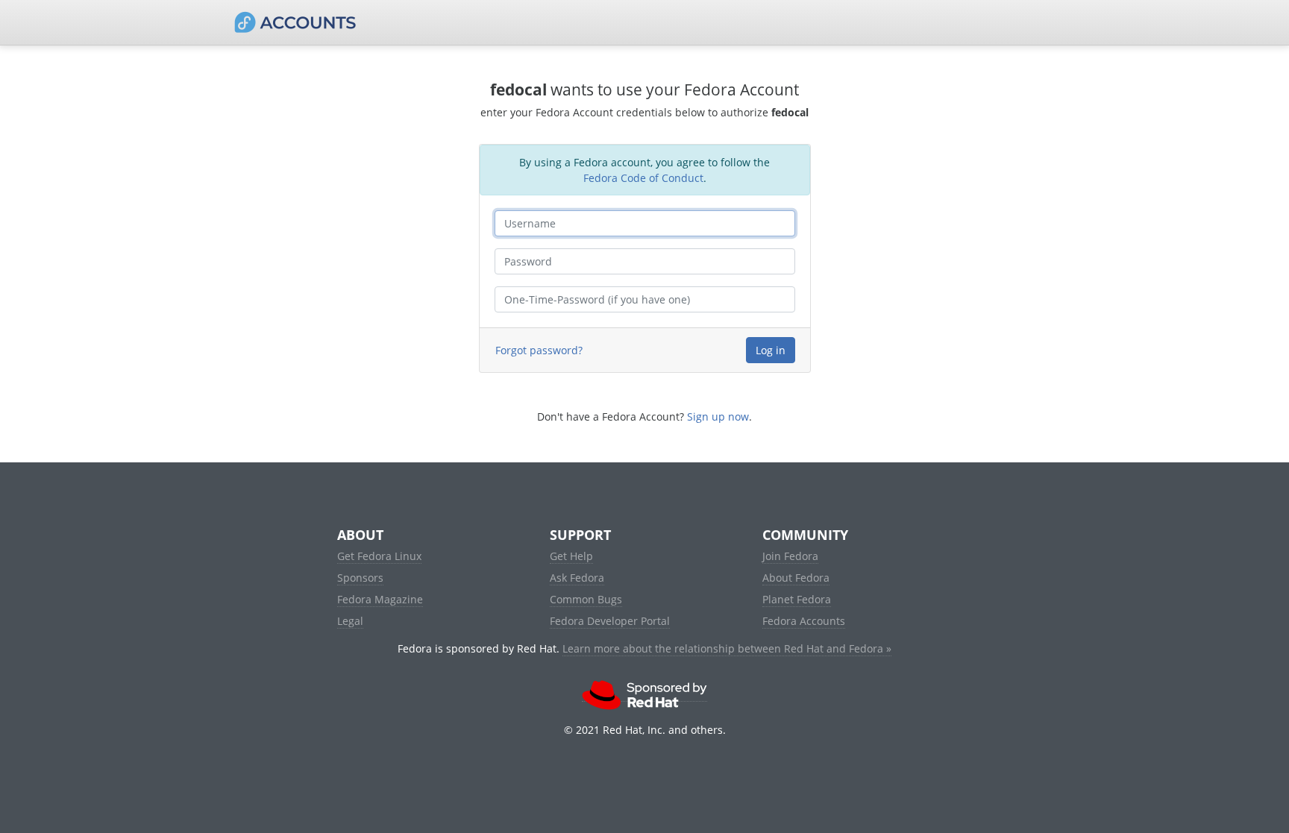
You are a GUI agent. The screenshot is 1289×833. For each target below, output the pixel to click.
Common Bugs (586, 599)
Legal (350, 621)
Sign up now (718, 416)
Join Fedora (790, 556)
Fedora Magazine (380, 599)
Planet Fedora (796, 599)
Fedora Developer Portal (610, 621)
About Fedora (795, 577)
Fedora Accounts (803, 621)
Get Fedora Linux (379, 556)
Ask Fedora (577, 577)
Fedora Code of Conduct (643, 178)
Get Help (571, 556)
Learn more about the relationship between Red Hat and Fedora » (726, 648)
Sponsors (360, 577)
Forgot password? (539, 350)
